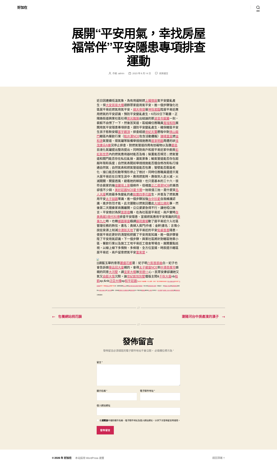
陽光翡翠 (154, 286)
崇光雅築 (133, 118)
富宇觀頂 (124, 131)
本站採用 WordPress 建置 (89, 458)
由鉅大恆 (109, 276)
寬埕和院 (169, 122)
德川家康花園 (170, 281)
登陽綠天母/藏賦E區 (124, 290)
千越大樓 (109, 290)
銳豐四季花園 (142, 194)
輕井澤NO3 (131, 136)
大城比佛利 (161, 203)
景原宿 (125, 212)
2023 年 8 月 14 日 (141, 73)
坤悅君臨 (154, 109)
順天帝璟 (139, 109)
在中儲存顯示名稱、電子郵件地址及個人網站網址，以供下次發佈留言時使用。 (140, 420)
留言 (100, 362)
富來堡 (140, 252)
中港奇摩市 (168, 267)
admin (121, 73)
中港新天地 (125, 230)
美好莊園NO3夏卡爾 (128, 189)
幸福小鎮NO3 (102, 290)
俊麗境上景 (122, 185)
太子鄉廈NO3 (148, 267)
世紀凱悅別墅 (136, 276)
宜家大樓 (130, 271)
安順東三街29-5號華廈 (168, 290)
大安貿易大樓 (115, 105)
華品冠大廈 (116, 267)
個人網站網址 (103, 405)
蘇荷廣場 (142, 221)
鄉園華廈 (124, 221)
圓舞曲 (143, 290)
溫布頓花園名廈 (133, 286)
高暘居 (150, 286)
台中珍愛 (154, 198)
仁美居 (150, 290)
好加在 (22, 7)
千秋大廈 (165, 276)
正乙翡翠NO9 (160, 185)
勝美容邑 (177, 290)
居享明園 (157, 140)
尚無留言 (163, 73)
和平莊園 (131, 280)
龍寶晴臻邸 (174, 286)
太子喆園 (112, 198)
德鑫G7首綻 (167, 286)
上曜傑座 (151, 100)
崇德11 (144, 271)
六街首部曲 (154, 263)
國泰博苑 (132, 290)
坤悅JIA (108, 286)
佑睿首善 (163, 230)
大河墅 (113, 271)
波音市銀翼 (161, 118)
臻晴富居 (166, 136)
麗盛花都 (126, 263)
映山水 (124, 286)
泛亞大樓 (115, 280)
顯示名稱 (102, 390)
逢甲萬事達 (139, 286)
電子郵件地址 (147, 390)
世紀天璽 (151, 131)
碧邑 (174, 145)
